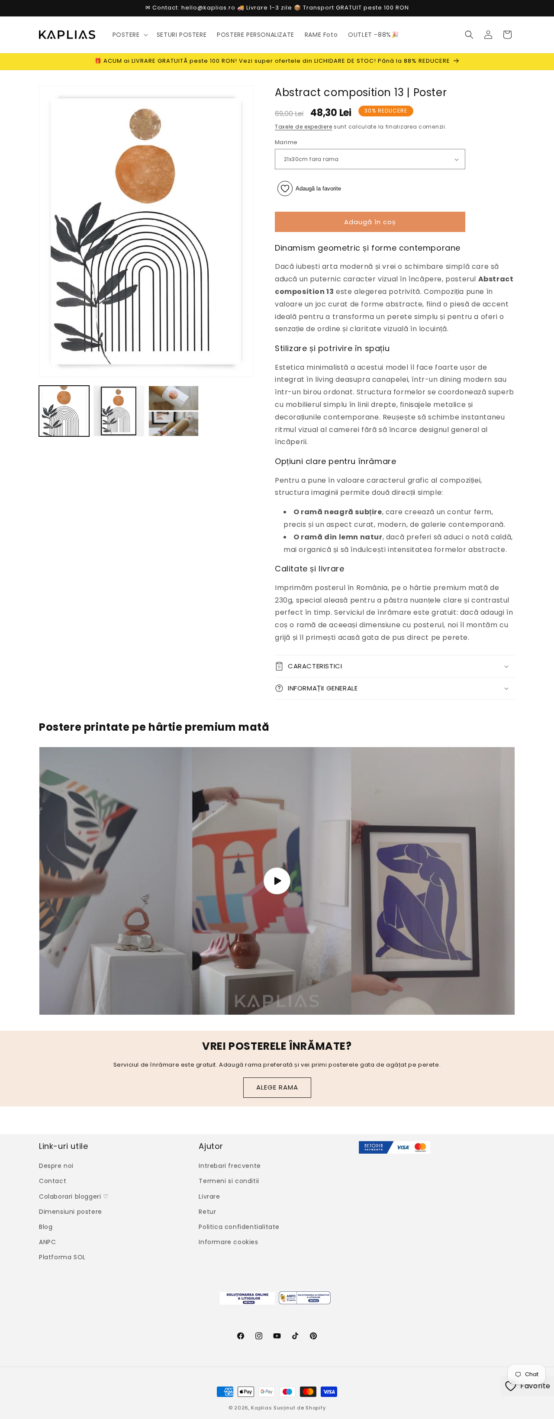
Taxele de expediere (303, 126)
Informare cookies (228, 1242)
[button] (129, 35)
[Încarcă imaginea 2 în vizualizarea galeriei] (118, 411)
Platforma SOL (62, 1257)
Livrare (209, 1196)
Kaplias (261, 1407)
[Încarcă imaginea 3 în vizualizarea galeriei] (173, 411)
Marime (286, 142)
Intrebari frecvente (230, 1165)
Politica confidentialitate (239, 1226)
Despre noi (56, 1165)
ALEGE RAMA (277, 1087)
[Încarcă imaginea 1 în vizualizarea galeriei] (64, 411)
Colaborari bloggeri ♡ (74, 1196)
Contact (52, 1181)
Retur (207, 1211)
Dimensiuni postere (70, 1211)
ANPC (47, 1242)
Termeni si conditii (229, 1181)
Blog (45, 1226)
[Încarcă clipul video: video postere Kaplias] (277, 881)
